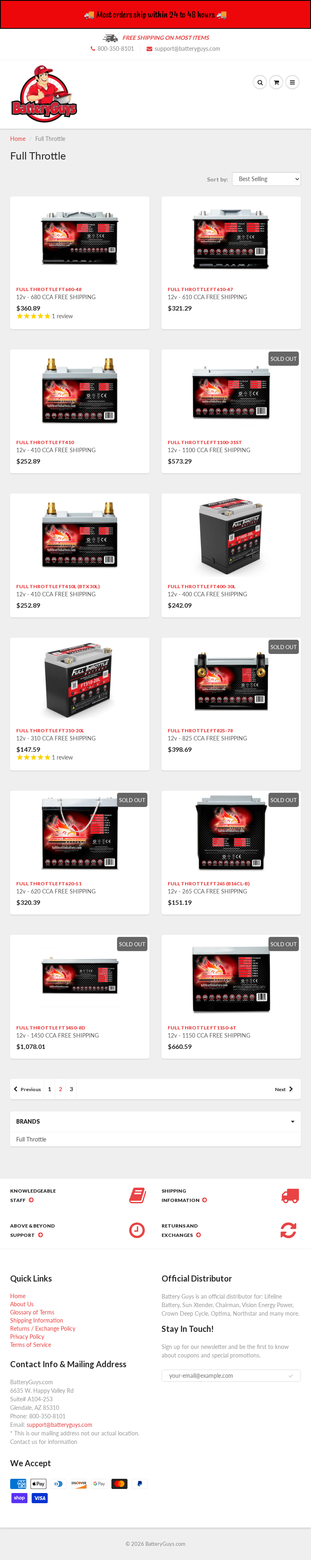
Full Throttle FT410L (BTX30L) (58, 586)
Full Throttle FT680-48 (48, 289)
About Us (22, 1304)
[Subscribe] (291, 1376)
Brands (28, 1121)
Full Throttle (31, 1139)
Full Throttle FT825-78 (200, 730)
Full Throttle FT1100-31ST (205, 442)
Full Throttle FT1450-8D (50, 1028)
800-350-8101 (116, 48)
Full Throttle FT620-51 (48, 883)
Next (280, 1089)
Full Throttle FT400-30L (202, 586)
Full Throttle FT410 (45, 442)
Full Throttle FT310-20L (50, 730)
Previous (31, 1089)
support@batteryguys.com (187, 48)
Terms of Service (30, 1344)
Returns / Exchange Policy (42, 1328)
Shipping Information (36, 1320)
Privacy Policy (27, 1336)
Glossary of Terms (32, 1312)
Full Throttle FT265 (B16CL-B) (208, 883)
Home (18, 138)
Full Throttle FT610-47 (200, 289)
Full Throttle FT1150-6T (202, 1028)
